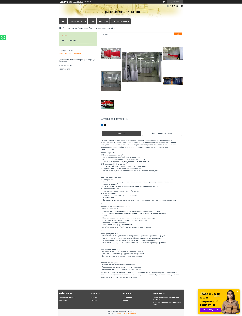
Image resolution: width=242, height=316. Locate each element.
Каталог (94, 300)
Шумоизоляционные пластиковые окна (167, 303)
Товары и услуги (77, 21)
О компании (127, 297)
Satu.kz (132, 311)
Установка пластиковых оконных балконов (166, 298)
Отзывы (94, 297)
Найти (178, 34)
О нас (92, 21)
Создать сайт (78, 2)
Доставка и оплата (120, 21)
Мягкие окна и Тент (85, 28)
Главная (125, 300)
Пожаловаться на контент (126, 313)
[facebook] (102, 125)
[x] (105, 125)
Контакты (103, 21)
